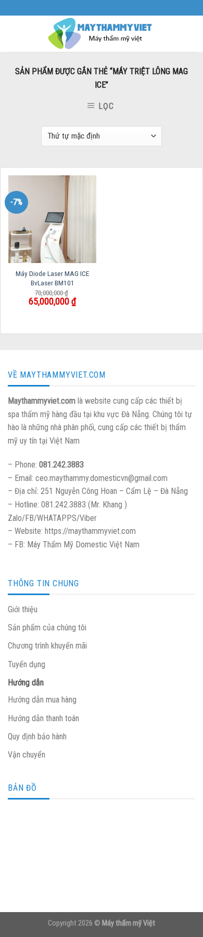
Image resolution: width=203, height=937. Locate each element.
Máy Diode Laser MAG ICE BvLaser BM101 (52, 278)
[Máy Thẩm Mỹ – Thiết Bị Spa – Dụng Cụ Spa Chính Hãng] (101, 34)
